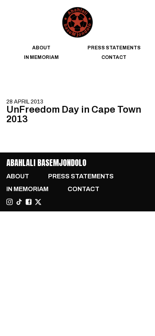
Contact (113, 57)
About (41, 47)
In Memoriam (41, 57)
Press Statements (114, 47)
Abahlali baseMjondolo (46, 162)
